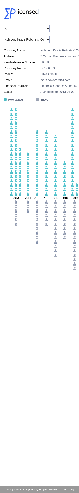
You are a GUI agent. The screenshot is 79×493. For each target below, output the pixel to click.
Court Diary (68, 489)
